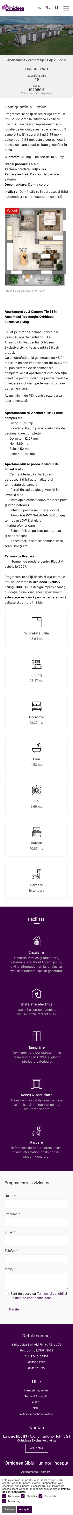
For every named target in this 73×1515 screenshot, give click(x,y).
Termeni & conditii (36, 1396)
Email (10, 1232)
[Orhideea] (13, 8)
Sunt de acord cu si (39, 1296)
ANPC (36, 1402)
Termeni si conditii (50, 1294)
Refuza (9, 1509)
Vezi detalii (36, 1448)
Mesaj (10, 1269)
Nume (10, 1196)
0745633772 (36, 1362)
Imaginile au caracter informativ (25, 290)
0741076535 (36, 1368)
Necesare (14, 1496)
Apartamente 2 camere (35, 1471)
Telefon (11, 1251)
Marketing (14, 1501)
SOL (36, 1408)
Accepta (24, 1509)
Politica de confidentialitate (31, 1298)
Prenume (12, 1214)
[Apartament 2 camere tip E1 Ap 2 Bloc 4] (36, 247)
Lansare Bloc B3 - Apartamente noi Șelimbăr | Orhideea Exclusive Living (36, 1438)
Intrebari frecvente (36, 1390)
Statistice (32, 1496)
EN (39, 8)
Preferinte (50, 1496)
